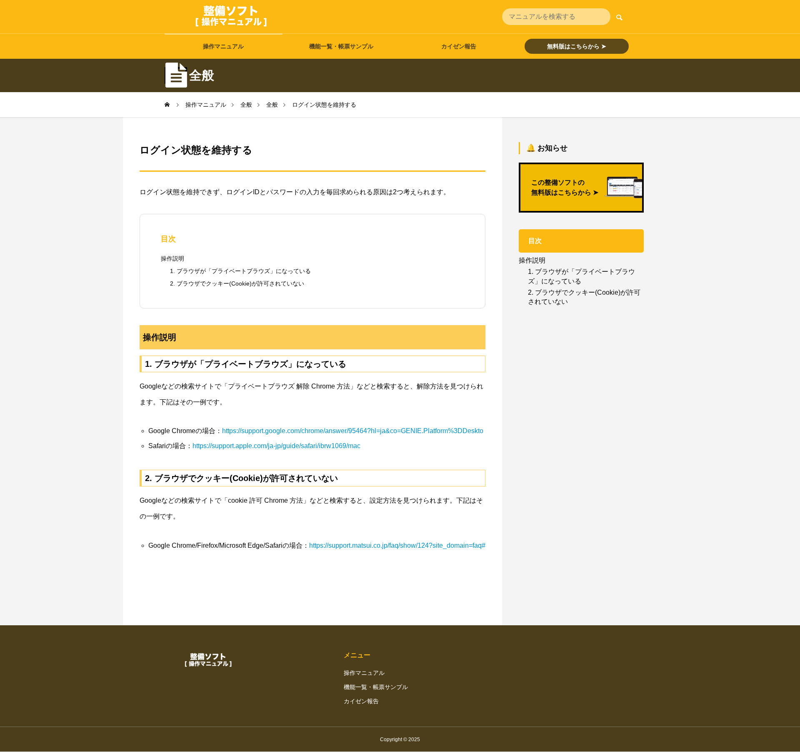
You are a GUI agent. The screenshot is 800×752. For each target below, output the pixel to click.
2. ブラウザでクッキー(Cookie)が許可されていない (237, 283)
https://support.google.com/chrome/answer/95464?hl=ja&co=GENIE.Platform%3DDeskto (352, 430)
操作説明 (172, 258)
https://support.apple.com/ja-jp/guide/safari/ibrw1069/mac (276, 445)
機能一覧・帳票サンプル (341, 46)
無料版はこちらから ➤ (576, 46)
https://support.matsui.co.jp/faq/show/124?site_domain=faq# (397, 545)
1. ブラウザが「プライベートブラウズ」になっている (240, 271)
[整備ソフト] (231, 16)
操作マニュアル (223, 46)
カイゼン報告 (458, 46)
